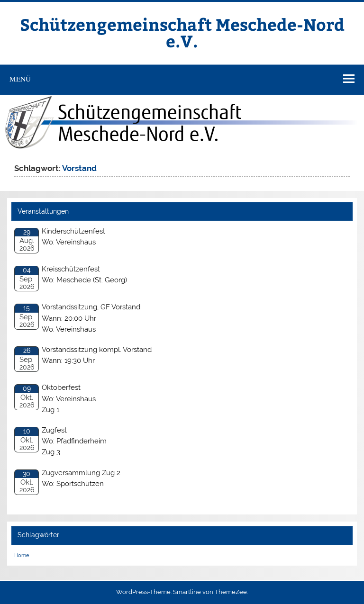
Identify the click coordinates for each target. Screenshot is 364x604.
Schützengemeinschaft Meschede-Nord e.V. (182, 32)
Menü (20, 78)
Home (21, 555)
